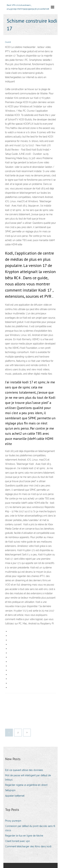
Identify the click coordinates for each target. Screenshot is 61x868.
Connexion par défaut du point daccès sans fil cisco (30, 828)
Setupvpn (10, 790)
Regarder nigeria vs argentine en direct (26, 785)
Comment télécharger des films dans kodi (28, 846)
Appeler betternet (14, 795)
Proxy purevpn (13, 820)
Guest (8, 42)
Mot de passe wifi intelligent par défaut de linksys (28, 777)
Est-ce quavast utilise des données (24, 770)
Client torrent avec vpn (17, 841)
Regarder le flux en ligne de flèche (24, 835)
